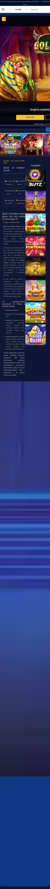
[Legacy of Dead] (35, 268)
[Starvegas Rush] (35, 334)
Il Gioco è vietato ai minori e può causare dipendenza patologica (19, 1)
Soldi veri (30, 117)
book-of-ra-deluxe (28, 135)
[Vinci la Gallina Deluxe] (35, 312)
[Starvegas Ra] (35, 201)
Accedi (18, 9)
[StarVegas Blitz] (35, 179)
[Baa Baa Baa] (35, 223)
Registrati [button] (34, 9)
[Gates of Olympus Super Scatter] (35, 290)
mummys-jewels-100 (7, 135)
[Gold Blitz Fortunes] (35, 246)
